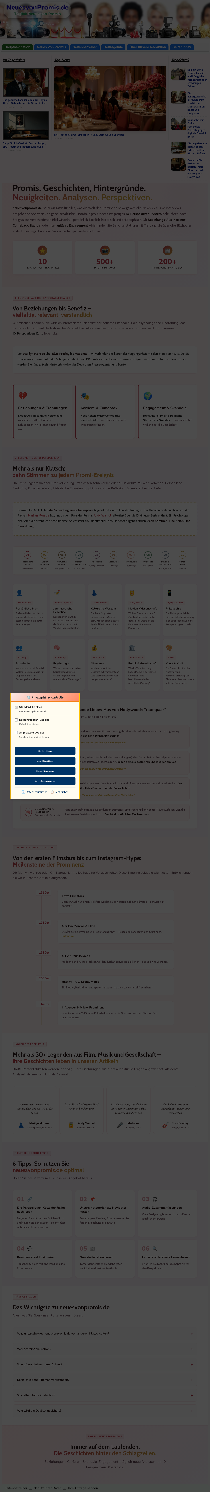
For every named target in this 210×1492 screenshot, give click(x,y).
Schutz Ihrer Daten (47, 1488)
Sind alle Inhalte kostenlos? (36, 1395)
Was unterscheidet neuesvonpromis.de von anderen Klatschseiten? (63, 1333)
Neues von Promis (51, 47)
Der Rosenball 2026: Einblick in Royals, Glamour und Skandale (89, 134)
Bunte (122, 364)
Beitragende (113, 47)
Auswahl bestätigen (45, 761)
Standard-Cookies (30, 707)
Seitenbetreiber (85, 47)
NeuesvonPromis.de (37, 7)
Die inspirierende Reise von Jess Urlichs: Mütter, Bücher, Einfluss (197, 148)
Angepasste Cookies (31, 732)
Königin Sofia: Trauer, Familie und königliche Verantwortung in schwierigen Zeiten (197, 78)
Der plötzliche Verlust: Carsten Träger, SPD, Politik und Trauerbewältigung (24, 145)
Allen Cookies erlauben (45, 771)
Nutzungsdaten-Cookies (34, 719)
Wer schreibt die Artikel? (34, 1349)
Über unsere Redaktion (147, 47)
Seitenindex (181, 47)
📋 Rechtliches (59, 792)
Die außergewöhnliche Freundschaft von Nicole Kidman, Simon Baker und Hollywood (197, 103)
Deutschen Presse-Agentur (94, 364)
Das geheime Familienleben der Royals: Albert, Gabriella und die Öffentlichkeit (25, 101)
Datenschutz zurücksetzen (45, 781)
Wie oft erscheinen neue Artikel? (39, 1364)
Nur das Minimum (45, 751)
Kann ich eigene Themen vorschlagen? (43, 1380)
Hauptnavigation (17, 47)
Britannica (68, 936)
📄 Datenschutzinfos (34, 792)
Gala (133, 762)
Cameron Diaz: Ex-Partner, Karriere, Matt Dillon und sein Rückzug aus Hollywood (195, 168)
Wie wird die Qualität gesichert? (39, 1411)
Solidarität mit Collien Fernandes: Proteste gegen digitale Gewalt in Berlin (197, 128)
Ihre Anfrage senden (83, 1488)
